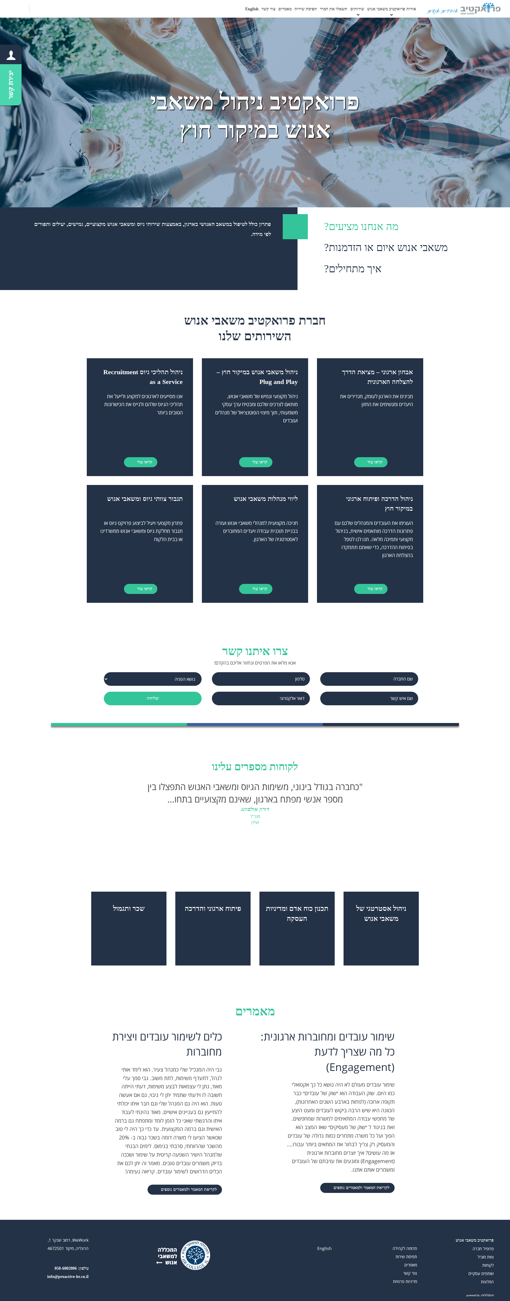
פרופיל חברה (483, 1248)
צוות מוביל (486, 1257)
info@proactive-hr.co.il (68, 1276)
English (252, 9)
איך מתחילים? (353, 269)
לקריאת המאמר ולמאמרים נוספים (361, 1188)
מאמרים (285, 9)
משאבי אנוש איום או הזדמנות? (386, 247)
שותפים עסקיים (481, 1273)
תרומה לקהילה (405, 1248)
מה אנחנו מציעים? (361, 226)
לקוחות (488, 1265)
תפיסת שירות (306, 9)
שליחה (153, 698)
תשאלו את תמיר (333, 9)
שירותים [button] (357, 9)
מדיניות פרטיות (405, 1281)
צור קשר (268, 9)
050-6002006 (66, 1268)
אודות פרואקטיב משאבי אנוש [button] (391, 9)
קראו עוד (374, 462)
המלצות (487, 1281)
